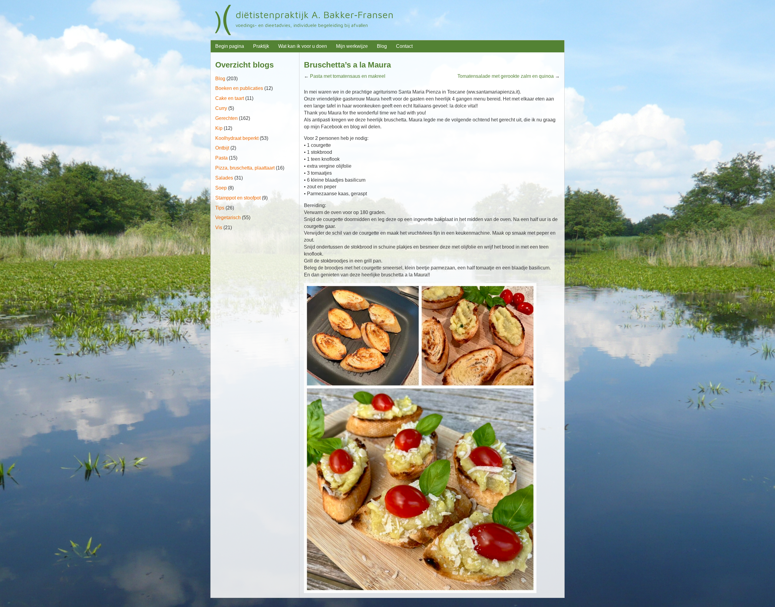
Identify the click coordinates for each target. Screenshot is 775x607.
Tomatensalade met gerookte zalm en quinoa (505, 76)
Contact (404, 46)
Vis (218, 227)
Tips (219, 207)
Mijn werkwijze (352, 46)
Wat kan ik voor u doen (302, 46)
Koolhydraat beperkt (237, 138)
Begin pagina (229, 46)
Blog (382, 46)
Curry (221, 108)
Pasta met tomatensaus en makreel (347, 76)
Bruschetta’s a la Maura (347, 65)
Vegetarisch (228, 217)
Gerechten (226, 118)
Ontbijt (222, 147)
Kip (219, 128)
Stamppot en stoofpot (238, 197)
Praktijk (261, 46)
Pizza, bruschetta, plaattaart (245, 167)
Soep (221, 187)
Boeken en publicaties (239, 88)
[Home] (223, 20)
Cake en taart (229, 98)
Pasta (221, 157)
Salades (224, 177)
